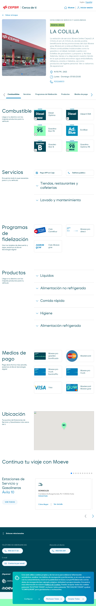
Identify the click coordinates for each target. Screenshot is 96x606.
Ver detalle (58, 504)
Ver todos (10, 502)
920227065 (43, 496)
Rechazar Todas (52, 599)
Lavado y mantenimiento (60, 200)
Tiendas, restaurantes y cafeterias (59, 186)
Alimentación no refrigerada (63, 288)
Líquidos (47, 275)
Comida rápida (52, 301)
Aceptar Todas (74, 599)
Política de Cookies (52, 585)
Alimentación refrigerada (60, 326)
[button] (64, 426)
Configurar (28, 599)
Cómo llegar (43, 504)
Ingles (82, 2)
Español (89, 2)
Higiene (46, 313)
